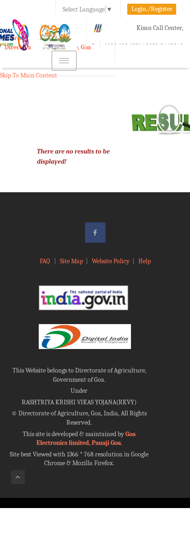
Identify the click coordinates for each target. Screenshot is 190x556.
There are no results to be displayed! (73, 157)
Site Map (71, 261)
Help (144, 261)
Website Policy (111, 261)
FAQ (45, 261)
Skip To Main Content (28, 75)
